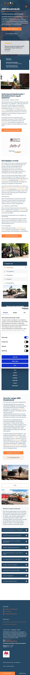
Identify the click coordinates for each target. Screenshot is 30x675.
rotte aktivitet (22, 209)
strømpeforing (5, 180)
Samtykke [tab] (5, 312)
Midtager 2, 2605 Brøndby (11, 609)
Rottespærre (13, 624)
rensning (15, 108)
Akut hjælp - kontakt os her (11, 29)
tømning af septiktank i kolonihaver (14, 445)
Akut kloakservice (21, 622)
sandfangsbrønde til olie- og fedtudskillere (15, 187)
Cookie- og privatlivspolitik (8, 666)
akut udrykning (16, 436)
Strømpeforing (6, 624)
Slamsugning (6, 622)
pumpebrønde (22, 180)
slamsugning (5, 122)
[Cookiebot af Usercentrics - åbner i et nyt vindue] (22, 309)
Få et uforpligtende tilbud (11, 33)
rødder (3, 211)
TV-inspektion (13, 622)
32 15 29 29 (9, 60)
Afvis (15, 365)
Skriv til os (23, 673)
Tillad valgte (15, 361)
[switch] (26, 342)
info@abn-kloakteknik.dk (11, 613)
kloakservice (25, 16)
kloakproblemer (17, 440)
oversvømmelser (21, 189)
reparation (21, 108)
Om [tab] (24, 312)
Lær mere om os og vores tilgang (12, 130)
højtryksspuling (5, 189)
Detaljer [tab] (15, 312)
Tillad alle (15, 357)
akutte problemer (16, 18)
